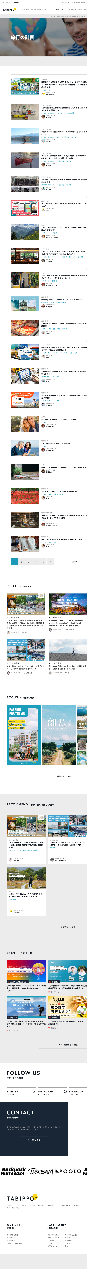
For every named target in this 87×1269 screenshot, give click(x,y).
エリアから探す (13, 617)
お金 (42, 465)
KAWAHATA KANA (52, 237)
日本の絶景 (62, 302)
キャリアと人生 (71, 1235)
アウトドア (12, 891)
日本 (55, 302)
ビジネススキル (53, 1238)
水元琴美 (66, 673)
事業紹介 (83, 3)
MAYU (48, 333)
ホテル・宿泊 (45, 249)
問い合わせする (34, 1140)
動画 (76, 353)
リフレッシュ (53, 1246)
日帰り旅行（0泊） (63, 329)
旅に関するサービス (69, 257)
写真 (64, 137)
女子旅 (43, 417)
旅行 (58, 377)
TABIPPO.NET (50, 94)
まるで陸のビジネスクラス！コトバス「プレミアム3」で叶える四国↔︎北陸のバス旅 (26, 667)
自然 (66, 1246)
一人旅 (59, 161)
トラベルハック (61, 113)
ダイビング (64, 353)
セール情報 (56, 401)
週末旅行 (80, 257)
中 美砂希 (49, 405)
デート (44, 542)
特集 (38, 10)
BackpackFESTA (54, 1240)
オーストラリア (46, 345)
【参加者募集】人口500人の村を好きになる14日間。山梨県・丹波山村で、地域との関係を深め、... (26, 845)
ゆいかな (49, 117)
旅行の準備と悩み (46, 513)
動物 (71, 353)
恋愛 (50, 542)
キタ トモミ (49, 499)
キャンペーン (46, 90)
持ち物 (67, 1238)
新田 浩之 (49, 472)
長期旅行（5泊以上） (60, 494)
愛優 (47, 381)
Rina (47, 357)
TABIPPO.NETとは (67, 3)
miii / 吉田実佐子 (68, 630)
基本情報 (54, 281)
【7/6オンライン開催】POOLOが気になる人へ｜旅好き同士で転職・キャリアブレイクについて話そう (26, 1024)
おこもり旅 (45, 257)
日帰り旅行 (52, 329)
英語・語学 (72, 10)
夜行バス (54, 847)
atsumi (48, 141)
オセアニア (45, 353)
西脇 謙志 (24, 632)
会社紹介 (77, 3)
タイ (42, 273)
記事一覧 (33, 10)
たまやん (49, 189)
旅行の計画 (44, 297)
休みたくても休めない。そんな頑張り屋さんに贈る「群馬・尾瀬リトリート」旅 (25, 895)
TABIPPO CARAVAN (47, 105)
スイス (43, 225)
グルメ (44, 329)
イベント (43, 10)
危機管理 (71, 113)
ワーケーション (56, 257)
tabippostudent (51, 211)
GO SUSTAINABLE (54, 1235)
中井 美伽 (49, 307)
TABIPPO (44, 79)
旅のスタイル (72, 137)
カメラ (59, 137)
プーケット (45, 281)
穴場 (35, 850)
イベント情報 (22, 850)
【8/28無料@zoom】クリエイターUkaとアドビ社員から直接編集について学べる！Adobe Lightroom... (26, 988)
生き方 (30, 850)
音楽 (43, 521)
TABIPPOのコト (47, 302)
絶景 (55, 233)
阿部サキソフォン (51, 285)
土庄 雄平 (49, 261)
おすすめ (12, 850)
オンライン (55, 353)
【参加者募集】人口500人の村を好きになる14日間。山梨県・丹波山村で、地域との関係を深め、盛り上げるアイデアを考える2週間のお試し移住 (25, 624)
